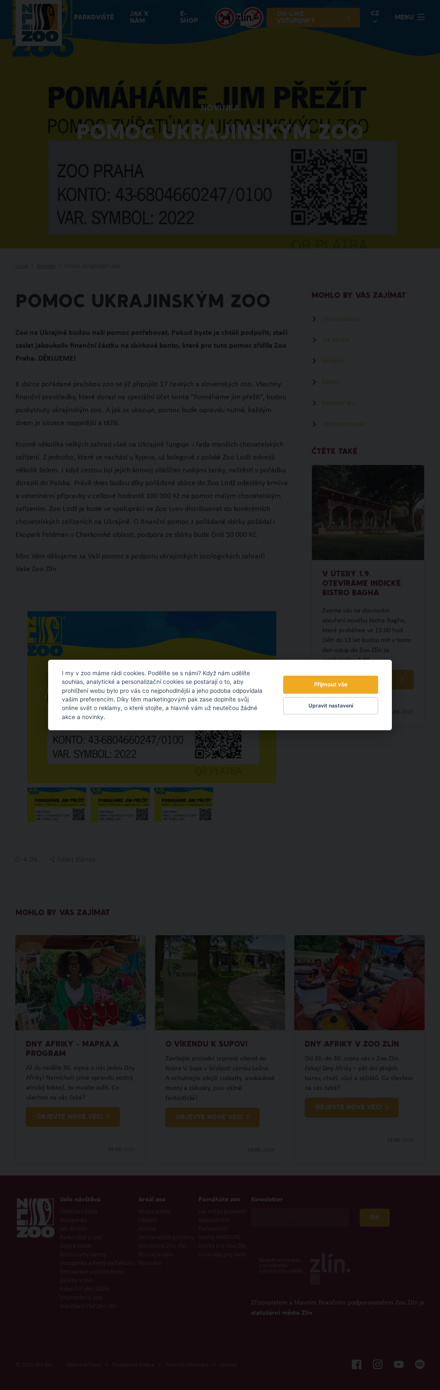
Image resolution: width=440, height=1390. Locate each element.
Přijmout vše (331, 684)
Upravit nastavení (331, 705)
